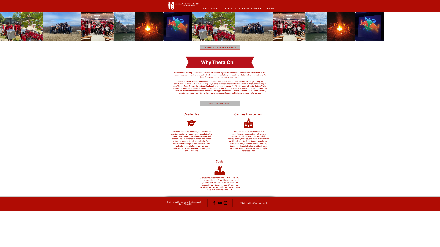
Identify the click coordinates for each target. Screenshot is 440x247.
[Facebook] (214, 203)
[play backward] (3, 26)
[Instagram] (225, 203)
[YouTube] (219, 203)
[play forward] (437, 26)
